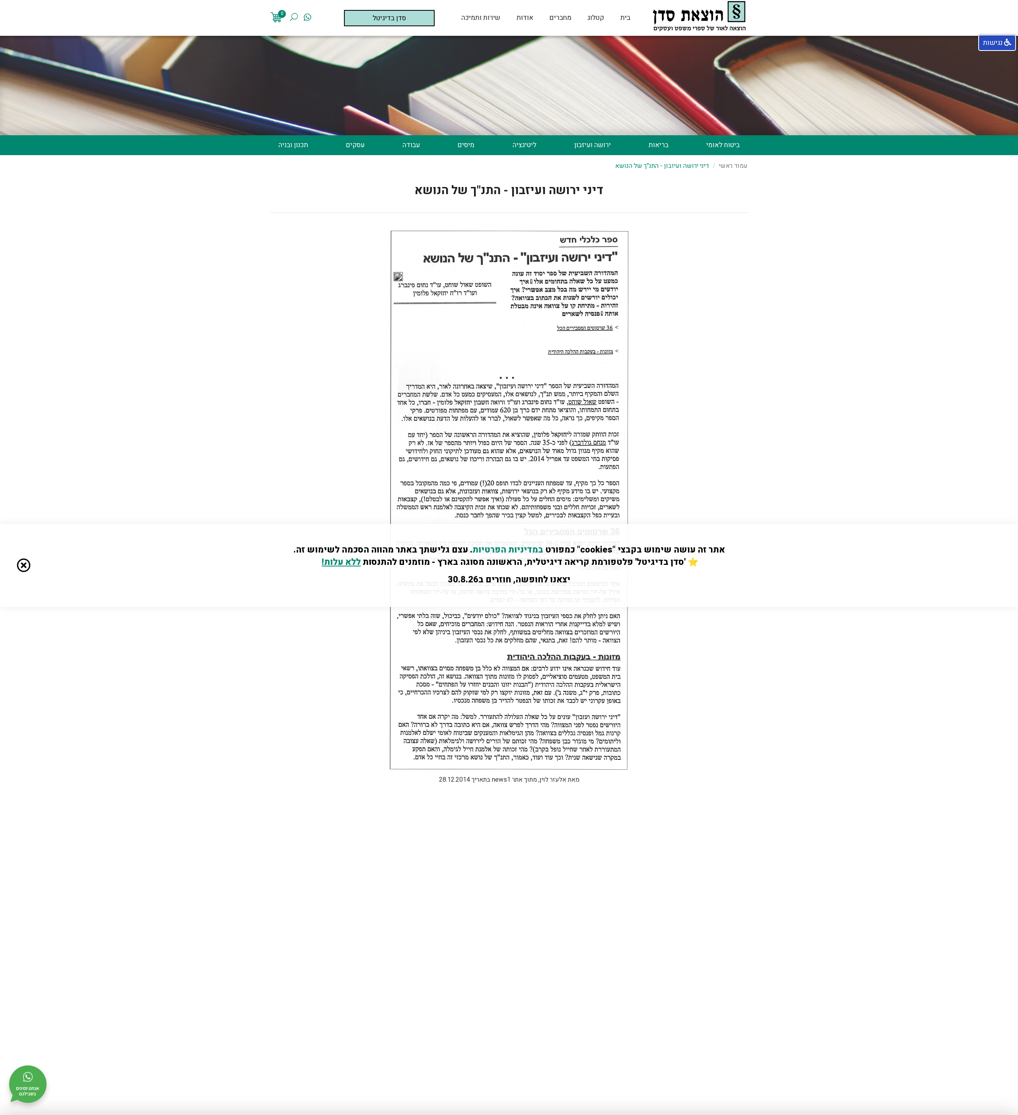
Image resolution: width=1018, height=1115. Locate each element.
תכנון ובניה (293, 145)
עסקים (355, 145)
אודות (525, 18)
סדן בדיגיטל (389, 18)
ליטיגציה (524, 145)
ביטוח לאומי (723, 145)
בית (625, 18)
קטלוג (595, 18)
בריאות (658, 145)
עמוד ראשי (733, 166)
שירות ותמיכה (480, 18)
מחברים (560, 18)
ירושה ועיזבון (592, 145)
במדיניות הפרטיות (507, 549)
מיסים (466, 145)
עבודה (411, 145)
